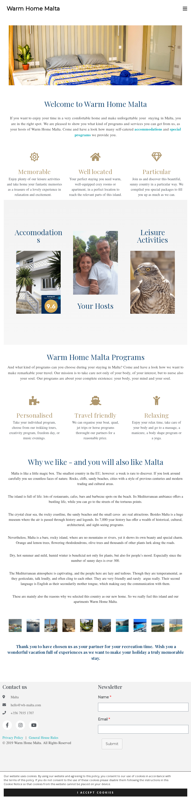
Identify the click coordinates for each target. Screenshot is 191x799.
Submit (112, 744)
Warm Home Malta (33, 8)
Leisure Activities (152, 236)
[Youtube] (33, 725)
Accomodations (38, 236)
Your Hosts (95, 306)
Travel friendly (95, 415)
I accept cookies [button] (95, 792)
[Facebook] (7, 725)
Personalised (34, 415)
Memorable (34, 171)
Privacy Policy (12, 737)
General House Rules (43, 737)
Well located (95, 171)
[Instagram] (20, 725)
